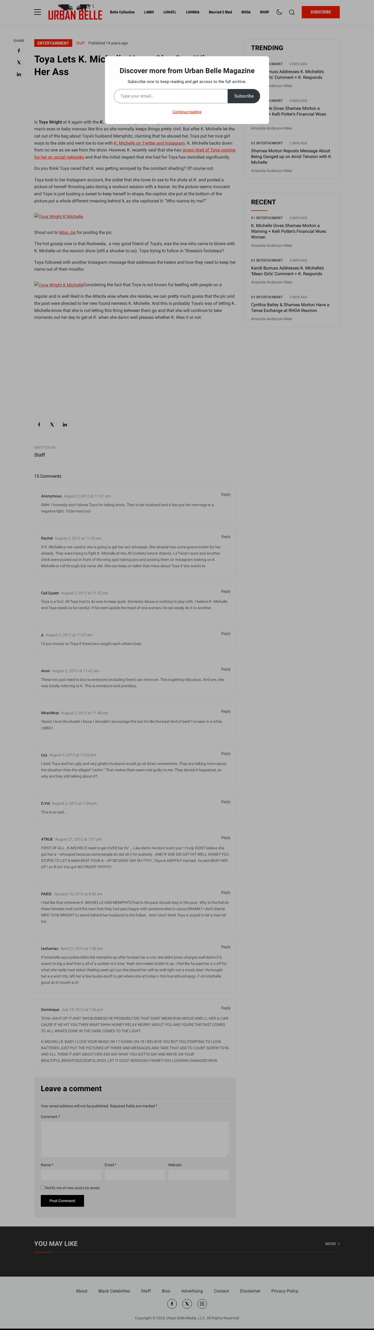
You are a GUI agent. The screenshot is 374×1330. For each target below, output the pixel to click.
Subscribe (244, 96)
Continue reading (187, 112)
